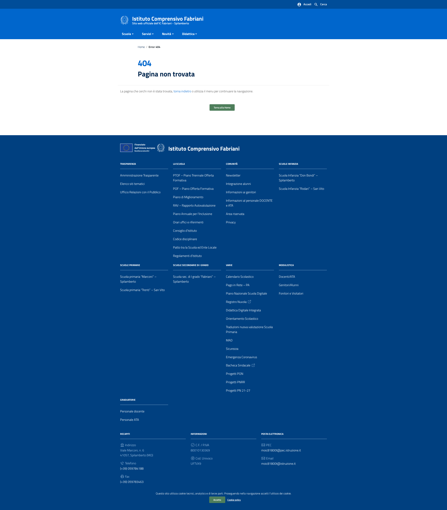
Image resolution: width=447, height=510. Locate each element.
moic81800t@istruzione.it (278, 463)
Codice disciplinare (185, 239)
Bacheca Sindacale (238, 365)
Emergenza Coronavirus (241, 357)
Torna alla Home (222, 107)
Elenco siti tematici (132, 183)
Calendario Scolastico (240, 276)
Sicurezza (232, 348)
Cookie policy (234, 500)
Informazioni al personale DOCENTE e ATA (249, 203)
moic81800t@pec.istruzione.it (281, 450)
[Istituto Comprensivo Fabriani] (124, 19)
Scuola (126, 33)
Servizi (146, 33)
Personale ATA (129, 419)
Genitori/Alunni (289, 285)
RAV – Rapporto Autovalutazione (194, 205)
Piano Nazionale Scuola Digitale (246, 293)
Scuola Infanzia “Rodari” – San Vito (301, 188)
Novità (166, 33)
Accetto (217, 500)
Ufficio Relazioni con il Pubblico (140, 192)
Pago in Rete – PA (238, 285)
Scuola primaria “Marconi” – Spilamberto (138, 279)
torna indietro (182, 91)
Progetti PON (234, 373)
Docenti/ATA (287, 276)
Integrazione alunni (238, 183)
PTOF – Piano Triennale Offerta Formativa (193, 178)
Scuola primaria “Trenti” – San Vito (142, 290)
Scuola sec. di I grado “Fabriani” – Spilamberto (194, 279)
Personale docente (132, 411)
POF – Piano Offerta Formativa (193, 188)
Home (141, 47)
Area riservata (235, 213)
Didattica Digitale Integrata (243, 310)
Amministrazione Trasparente (139, 175)
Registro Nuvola (236, 301)
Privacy (231, 222)
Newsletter (233, 175)
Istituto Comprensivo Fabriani (167, 19)
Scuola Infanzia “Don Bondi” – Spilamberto (298, 178)
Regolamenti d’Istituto (187, 255)
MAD (229, 340)
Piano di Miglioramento (188, 197)
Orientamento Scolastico (242, 318)
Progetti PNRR (235, 382)
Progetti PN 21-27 (238, 390)
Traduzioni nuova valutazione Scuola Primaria (249, 329)
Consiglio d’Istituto (185, 230)
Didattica (188, 33)
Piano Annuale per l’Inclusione (192, 213)
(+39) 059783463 (132, 481)
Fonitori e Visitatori (291, 293)
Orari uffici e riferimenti (188, 222)
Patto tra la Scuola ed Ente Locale (195, 247)
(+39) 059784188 (132, 468)
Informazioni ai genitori (241, 192)
